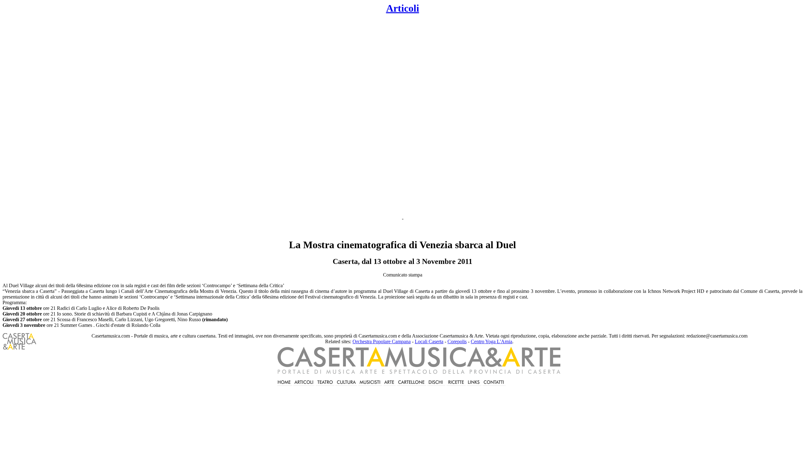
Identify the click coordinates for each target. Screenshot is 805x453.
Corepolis (457, 341)
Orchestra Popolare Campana (382, 341)
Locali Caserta (429, 341)
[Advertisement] (351, 115)
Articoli (402, 8)
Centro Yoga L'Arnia (491, 341)
